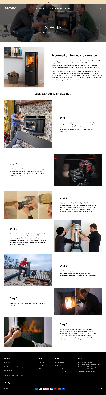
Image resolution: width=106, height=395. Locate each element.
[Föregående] (34, 2)
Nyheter (67, 8)
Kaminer (41, 362)
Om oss (48, 8)
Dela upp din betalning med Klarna (53, 2)
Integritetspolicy (59, 369)
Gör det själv (59, 8)
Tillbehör (41, 366)
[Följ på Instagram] (9, 383)
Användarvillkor (59, 362)
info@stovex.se (8, 362)
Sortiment (39, 8)
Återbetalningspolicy (60, 372)
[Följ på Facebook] (5, 383)
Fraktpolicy (57, 366)
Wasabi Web (99, 388)
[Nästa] (71, 2)
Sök (40, 369)
